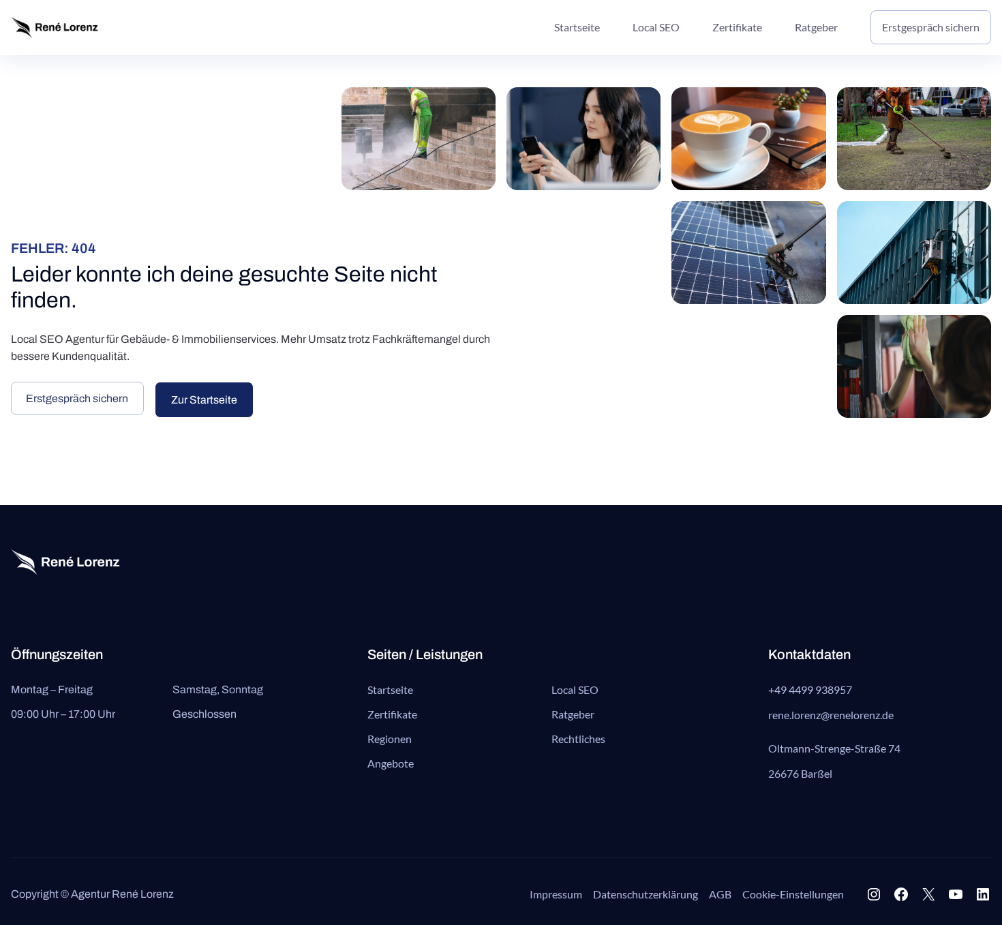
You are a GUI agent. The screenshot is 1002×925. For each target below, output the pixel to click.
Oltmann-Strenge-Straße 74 (834, 748)
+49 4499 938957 (810, 689)
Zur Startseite (204, 400)
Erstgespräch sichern (77, 398)
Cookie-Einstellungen (793, 894)
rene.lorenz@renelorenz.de (831, 714)
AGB (720, 894)
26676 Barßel (800, 773)
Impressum (556, 894)
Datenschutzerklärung (645, 894)
